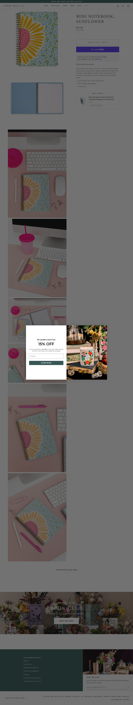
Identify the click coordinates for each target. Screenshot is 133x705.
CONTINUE (46, 363)
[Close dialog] (104, 328)
